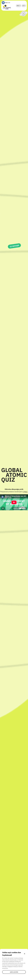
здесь (25, 492)
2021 (18, 5)
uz (23, 5)
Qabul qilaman (14, 972)
